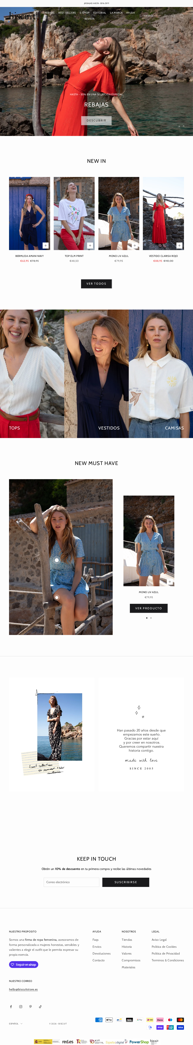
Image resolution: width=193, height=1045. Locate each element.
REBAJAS (49, 12)
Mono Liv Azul (119, 255)
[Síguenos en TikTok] (40, 1007)
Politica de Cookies (164, 946)
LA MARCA (116, 12)
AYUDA (130, 12)
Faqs (96, 940)
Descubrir (96, 119)
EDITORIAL (99, 12)
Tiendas (127, 940)
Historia (127, 946)
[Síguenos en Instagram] (21, 1007)
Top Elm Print (74, 255)
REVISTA (90, 18)
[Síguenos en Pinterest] (30, 1007)
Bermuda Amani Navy (29, 255)
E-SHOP (85, 12)
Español (148, 15)
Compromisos (131, 960)
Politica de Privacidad (166, 953)
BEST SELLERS (67, 12)
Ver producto (148, 608)
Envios (97, 946)
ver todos (96, 283)
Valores (127, 953)
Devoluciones (102, 953)
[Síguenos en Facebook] (11, 1007)
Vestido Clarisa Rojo (163, 255)
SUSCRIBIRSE (126, 882)
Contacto (99, 960)
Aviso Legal (159, 940)
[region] (96, 71)
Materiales (128, 967)
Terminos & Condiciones (168, 960)
